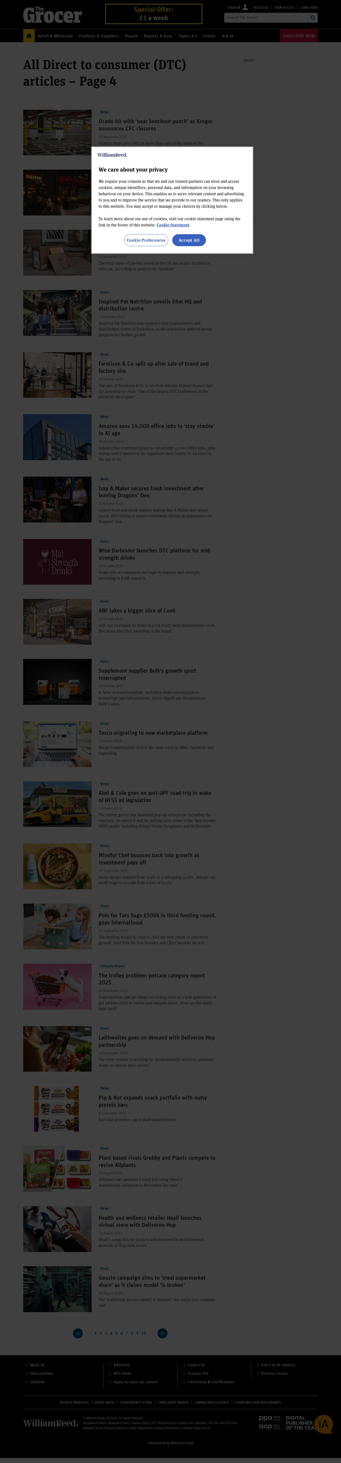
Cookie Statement (173, 225)
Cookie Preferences (146, 240)
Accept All (189, 240)
